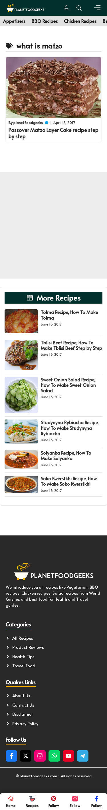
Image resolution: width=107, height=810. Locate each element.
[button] (79, 8)
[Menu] (97, 8)
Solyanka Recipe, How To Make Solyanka (66, 455)
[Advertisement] (53, 225)
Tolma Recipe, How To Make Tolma (69, 314)
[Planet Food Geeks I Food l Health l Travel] (25, 8)
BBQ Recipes (45, 21)
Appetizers (14, 21)
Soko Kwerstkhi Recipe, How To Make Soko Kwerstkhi (69, 481)
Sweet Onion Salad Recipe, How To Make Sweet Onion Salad (68, 384)
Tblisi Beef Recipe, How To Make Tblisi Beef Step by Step (71, 345)
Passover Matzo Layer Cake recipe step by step (53, 133)
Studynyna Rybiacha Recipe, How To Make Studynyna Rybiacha (70, 427)
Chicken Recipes (80, 21)
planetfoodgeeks (28, 122)
